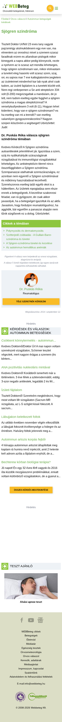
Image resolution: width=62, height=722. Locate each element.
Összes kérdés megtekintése (31, 490)
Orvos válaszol (18, 19)
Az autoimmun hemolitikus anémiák (26, 247)
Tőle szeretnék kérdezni (31, 301)
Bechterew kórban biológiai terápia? (26, 462)
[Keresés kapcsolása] (50, 8)
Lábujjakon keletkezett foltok (20, 417)
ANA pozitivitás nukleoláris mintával (25, 367)
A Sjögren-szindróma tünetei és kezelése (29, 243)
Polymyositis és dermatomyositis (25, 230)
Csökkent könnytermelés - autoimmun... (28, 340)
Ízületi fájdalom (11, 390)
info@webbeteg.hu (35, 683)
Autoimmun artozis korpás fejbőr (23, 439)
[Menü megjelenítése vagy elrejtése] (56, 8)
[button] (22, 621)
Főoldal (5, 19)
